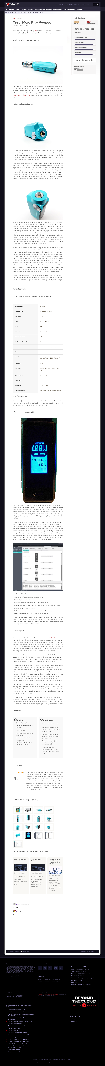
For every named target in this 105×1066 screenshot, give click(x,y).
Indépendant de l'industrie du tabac (10, 995)
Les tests (24, 9)
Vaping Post (19, 3)
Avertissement (56, 1059)
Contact (71, 4)
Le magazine (80, 9)
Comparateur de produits (14, 1051)
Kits (30, 12)
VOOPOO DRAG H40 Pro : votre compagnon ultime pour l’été (55, 861)
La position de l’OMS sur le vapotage (81, 984)
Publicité (70, 1059)
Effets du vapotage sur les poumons (81, 973)
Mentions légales (48, 1059)
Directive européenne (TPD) (78, 967)
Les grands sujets (57, 9)
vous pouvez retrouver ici (21, 95)
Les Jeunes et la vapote (77, 975)
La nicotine (74, 982)
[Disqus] (38, 922)
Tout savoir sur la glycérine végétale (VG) (19, 1032)
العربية (87, 4)
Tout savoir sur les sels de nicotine (17, 1026)
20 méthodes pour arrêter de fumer (17, 1037)
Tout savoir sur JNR (13, 1030)
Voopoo (20, 18)
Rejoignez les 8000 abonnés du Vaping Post (48, 994)
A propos (76, 4)
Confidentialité (64, 1059)
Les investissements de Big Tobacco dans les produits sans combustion (20, 1046)
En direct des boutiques (69, 9)
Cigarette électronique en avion (16, 1009)
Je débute (11, 9)
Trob (17, 25)
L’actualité (18, 9)
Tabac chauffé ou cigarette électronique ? (82, 978)
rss (61, 968)
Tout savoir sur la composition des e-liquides (20, 1021)
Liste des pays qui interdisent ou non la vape (20, 1012)
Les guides (49, 9)
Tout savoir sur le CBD (14, 1028)
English (83, 4)
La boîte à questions (40, 9)
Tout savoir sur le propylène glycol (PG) (18, 1034)
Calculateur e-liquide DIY (14, 1049)
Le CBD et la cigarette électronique (80, 969)
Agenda (59, 4)
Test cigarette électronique (23, 12)
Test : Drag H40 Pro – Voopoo (20, 860)
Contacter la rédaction (14, 976)
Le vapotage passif (76, 980)
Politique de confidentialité (57, 1062)
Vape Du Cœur (19, 995)
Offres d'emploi (75, 1019)
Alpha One (52, 638)
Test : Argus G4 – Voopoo (36, 860)
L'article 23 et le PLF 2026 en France (18, 1043)
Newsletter (65, 4)
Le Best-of (30, 9)
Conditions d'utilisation (38, 1059)
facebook (40, 968)
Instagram (45, 968)
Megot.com (74, 1021)
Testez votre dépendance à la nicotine (18, 1039)
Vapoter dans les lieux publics (79, 971)
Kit (36, 31)
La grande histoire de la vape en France (18, 1041)
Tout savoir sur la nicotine (15, 1023)
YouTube (56, 968)
